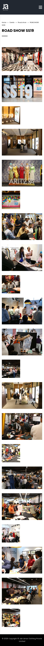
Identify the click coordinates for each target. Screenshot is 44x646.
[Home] (5, 7)
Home (4, 22)
